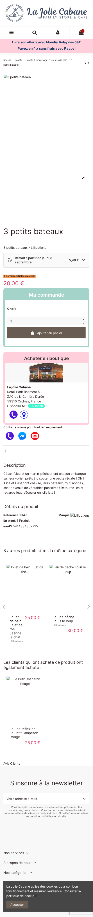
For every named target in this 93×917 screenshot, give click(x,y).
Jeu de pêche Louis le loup (63, 619)
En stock (9, 520)
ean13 (7, 526)
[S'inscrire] (84, 798)
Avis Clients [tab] (11, 763)
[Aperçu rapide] (25, 610)
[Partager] (5, 451)
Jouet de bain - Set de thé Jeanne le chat (16, 627)
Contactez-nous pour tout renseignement (32, 427)
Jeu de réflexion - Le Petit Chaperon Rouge (24, 733)
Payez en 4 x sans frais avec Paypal (46, 48)
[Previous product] (86, 62)
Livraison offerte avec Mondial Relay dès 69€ (46, 42)
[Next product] (88, 62)
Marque (64, 515)
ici (36, 896)
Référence (10, 515)
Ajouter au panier (49, 333)
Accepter (17, 904)
